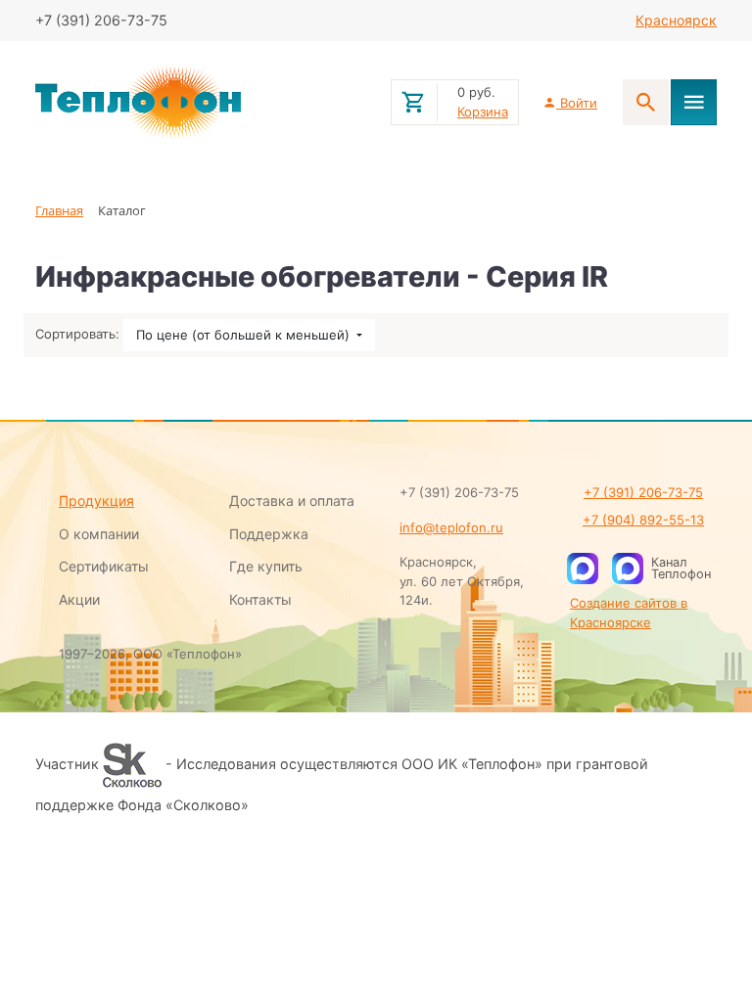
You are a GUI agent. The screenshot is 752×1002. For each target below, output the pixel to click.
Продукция (96, 500)
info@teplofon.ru (451, 527)
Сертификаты (104, 566)
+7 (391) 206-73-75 (643, 492)
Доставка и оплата (291, 500)
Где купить (266, 566)
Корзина (482, 111)
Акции (79, 599)
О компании (99, 533)
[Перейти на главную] (201, 102)
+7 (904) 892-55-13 (643, 519)
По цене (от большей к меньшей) (244, 334)
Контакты (260, 599)
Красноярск (676, 20)
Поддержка (268, 533)
